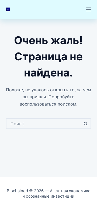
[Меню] (88, 9)
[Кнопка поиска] (85, 123)
